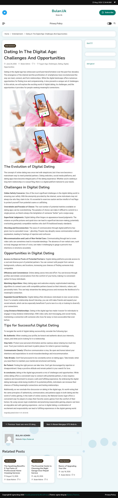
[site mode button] (109, 23)
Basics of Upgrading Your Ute (67, 467)
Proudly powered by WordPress (36, 495)
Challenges (53, 64)
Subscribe (109, 12)
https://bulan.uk (28, 439)
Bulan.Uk (59, 11)
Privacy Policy (56, 23)
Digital (66, 64)
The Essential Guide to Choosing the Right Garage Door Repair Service (41, 469)
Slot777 (90, 43)
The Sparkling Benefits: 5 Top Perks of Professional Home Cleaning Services (14, 469)
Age (46, 64)
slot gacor (90, 64)
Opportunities (9, 67)
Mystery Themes (73, 495)
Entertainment (10, 46)
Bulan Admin (25, 64)
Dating (60, 64)
